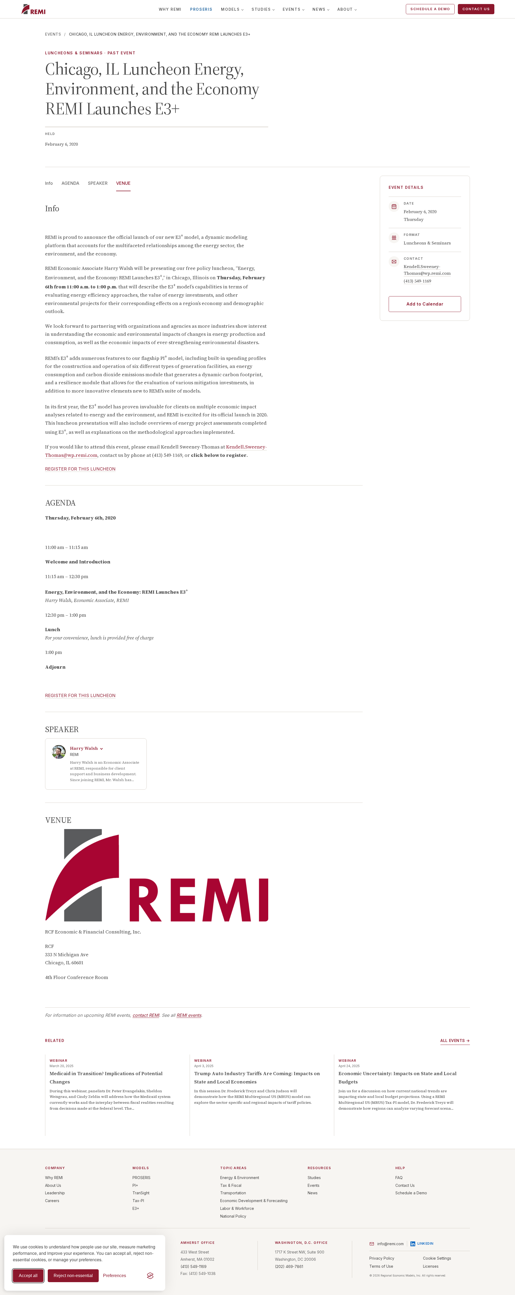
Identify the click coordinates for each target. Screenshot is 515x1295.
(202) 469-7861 (289, 1266)
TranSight (141, 1193)
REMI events (188, 1015)
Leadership (55, 1193)
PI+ (135, 1185)
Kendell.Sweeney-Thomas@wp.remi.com (427, 269)
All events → (455, 1040)
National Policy (233, 1216)
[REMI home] (33, 9)
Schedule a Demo (430, 9)
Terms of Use (381, 1266)
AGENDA (70, 183)
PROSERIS (201, 9)
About (345, 9)
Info (49, 183)
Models (230, 9)
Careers (52, 1200)
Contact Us (476, 9)
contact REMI (146, 1015)
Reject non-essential (73, 1275)
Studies (261, 9)
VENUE (123, 183)
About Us (53, 1185)
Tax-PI (138, 1200)
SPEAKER (98, 183)
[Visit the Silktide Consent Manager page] (150, 1275)
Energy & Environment (239, 1177)
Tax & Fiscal (230, 1185)
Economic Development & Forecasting (254, 1200)
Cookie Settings (437, 1258)
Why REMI (170, 9)
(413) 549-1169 (417, 281)
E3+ (136, 1208)
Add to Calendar (425, 304)
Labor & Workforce (237, 1208)
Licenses (431, 1266)
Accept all (28, 1275)
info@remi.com (390, 1243)
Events (291, 9)
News (319, 9)
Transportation (233, 1193)
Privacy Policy (381, 1258)
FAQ (399, 1177)
